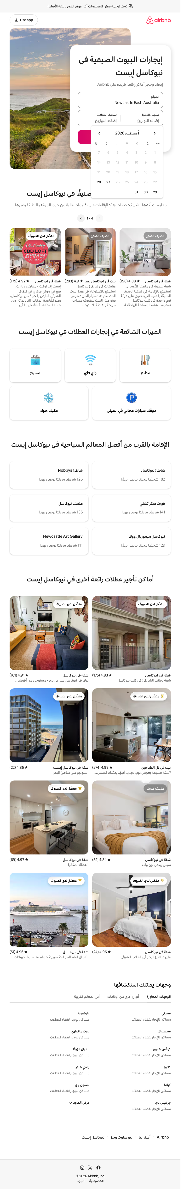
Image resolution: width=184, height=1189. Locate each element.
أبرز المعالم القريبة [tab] (87, 996)
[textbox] (142, 121)
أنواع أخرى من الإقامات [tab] (123, 996)
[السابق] (99, 218)
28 (99, 182)
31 (136, 192)
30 (146, 192)
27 (108, 182)
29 (155, 192)
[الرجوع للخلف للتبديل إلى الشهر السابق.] (154, 133)
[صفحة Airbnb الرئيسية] (158, 20)
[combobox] (120, 103)
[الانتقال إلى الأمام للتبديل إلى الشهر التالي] (99, 133)
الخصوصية (96, 1181)
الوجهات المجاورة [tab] (159, 996)
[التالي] (81, 218)
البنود (81, 1181)
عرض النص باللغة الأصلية (65, 6)
